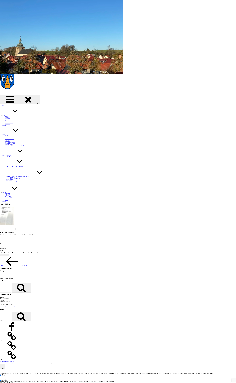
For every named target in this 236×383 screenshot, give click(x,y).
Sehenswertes (7, 165)
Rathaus (4, 192)
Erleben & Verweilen (6, 155)
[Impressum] (11, 340)
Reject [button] (51, 362)
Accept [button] (48, 362)
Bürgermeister (7, 193)
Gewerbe (6, 120)
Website (1, 250)
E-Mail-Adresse (3, 248)
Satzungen (7, 195)
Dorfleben (4, 134)
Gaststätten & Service (9, 179)
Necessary (3, 375)
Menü (38, 103)
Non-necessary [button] (3, 379)
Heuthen (4, 115)
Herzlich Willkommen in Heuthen (6, 90)
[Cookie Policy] (11, 359)
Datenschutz (7, 306)
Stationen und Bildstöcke (15, 178)
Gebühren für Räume (9, 196)
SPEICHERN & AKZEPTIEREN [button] (6, 382)
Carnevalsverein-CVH (9, 139)
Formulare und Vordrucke (10, 197)
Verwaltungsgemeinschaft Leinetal (11, 198)
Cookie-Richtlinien (14, 306)
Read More (56, 362)
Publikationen (7, 118)
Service (6, 200)
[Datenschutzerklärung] (11, 350)
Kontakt (4, 201)
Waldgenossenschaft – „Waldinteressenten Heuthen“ (15, 145)
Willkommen (4, 105)
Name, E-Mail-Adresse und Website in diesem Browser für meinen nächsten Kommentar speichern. (20, 252)
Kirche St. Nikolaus (9, 123)
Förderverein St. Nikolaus (10, 142)
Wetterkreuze (12, 177)
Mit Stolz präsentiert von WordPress (7, 361)
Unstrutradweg (8, 182)
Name (1, 245)
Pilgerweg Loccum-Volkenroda (11, 181)
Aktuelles (4, 125)
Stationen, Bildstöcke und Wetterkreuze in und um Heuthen (18, 176)
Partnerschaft (7, 124)
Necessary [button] (2, 374)
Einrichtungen (7, 119)
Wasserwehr (7, 141)
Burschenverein (8, 138)
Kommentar (2, 243)
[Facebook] (11, 331)
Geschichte (7, 117)
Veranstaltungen (8, 136)
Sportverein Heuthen (9, 144)
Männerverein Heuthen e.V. (10, 143)
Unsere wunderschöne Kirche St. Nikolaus (15, 166)
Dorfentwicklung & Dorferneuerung (12, 121)
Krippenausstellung (8, 180)
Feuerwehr (7, 140)
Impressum (2, 306)
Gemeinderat (7, 194)
